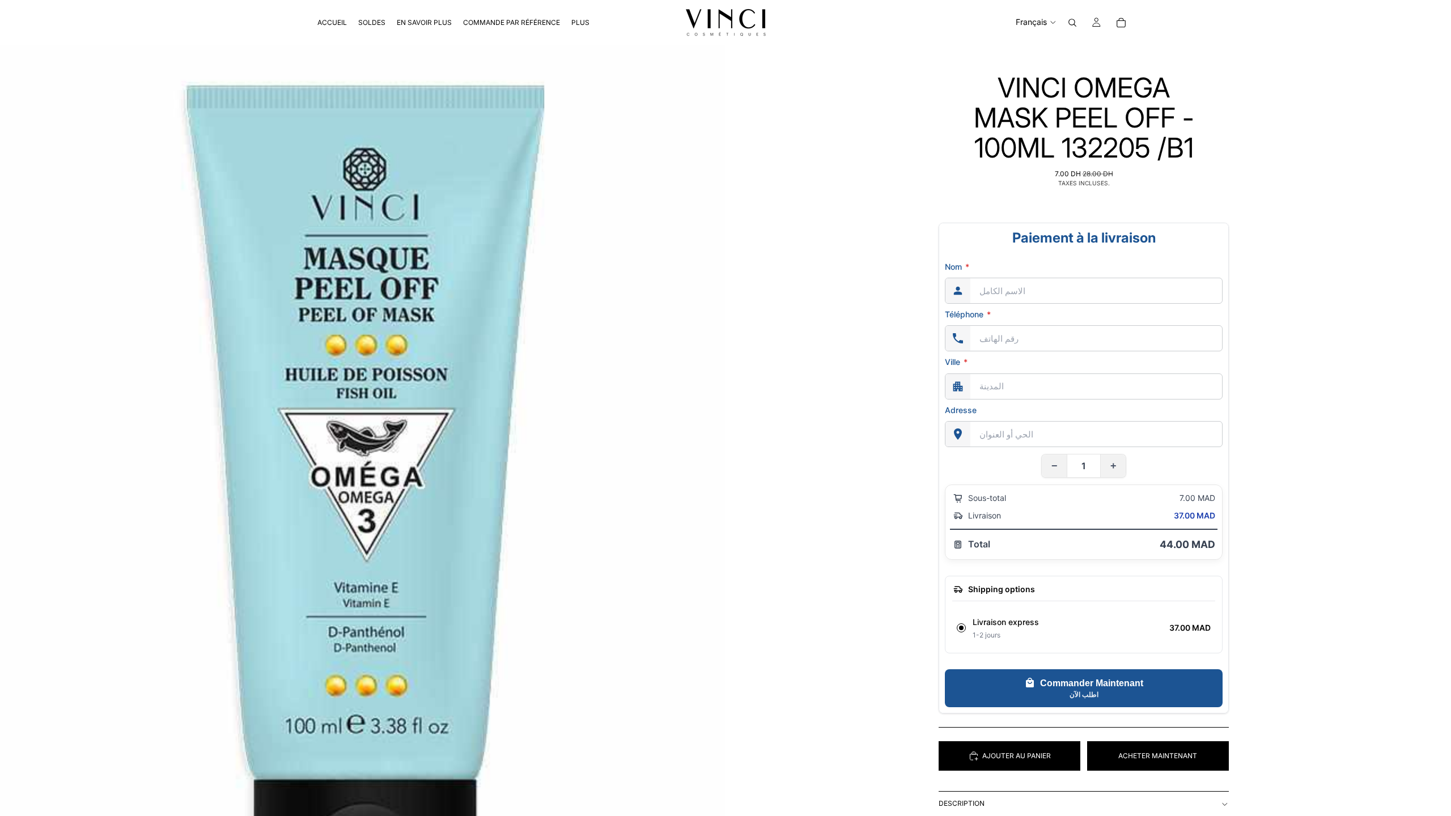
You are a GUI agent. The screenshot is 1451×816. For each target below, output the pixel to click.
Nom (957, 266)
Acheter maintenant (1157, 755)
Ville (956, 362)
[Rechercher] (1072, 22)
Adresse (961, 410)
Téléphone (968, 314)
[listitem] (580, 22)
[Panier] (1121, 22)
